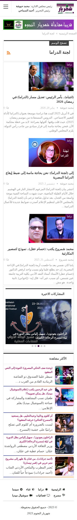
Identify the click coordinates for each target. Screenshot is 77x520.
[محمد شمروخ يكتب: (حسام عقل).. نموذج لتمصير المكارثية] (51, 228)
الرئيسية (56, 489)
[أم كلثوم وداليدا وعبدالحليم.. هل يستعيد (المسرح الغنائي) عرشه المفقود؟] (64, 422)
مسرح (57, 495)
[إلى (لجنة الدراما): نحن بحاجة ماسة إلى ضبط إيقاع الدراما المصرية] (51, 152)
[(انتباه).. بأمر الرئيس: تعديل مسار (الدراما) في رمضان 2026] (51, 76)
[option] (38, 322)
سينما (15, 489)
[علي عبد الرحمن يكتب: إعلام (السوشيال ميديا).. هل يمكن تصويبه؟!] (64, 396)
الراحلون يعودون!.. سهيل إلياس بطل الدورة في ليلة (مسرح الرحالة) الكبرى (40, 335)
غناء (28, 489)
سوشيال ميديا (20, 495)
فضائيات (41, 495)
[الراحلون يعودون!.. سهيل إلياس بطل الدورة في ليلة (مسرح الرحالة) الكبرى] (38, 321)
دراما (69, 64)
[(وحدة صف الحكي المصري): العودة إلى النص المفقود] (64, 375)
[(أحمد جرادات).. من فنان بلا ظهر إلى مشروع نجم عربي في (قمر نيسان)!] (64, 465)
